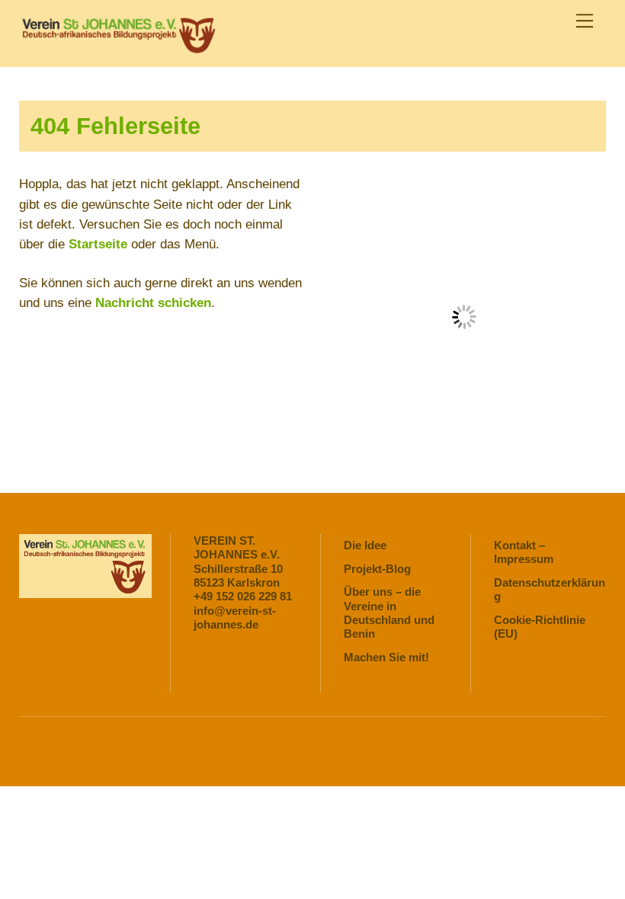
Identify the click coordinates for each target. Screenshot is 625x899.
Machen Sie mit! (386, 657)
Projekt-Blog (377, 568)
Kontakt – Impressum (523, 552)
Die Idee (365, 545)
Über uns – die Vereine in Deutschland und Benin (389, 612)
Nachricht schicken (153, 303)
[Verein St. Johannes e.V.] (118, 47)
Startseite (98, 244)
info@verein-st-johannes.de (235, 617)
